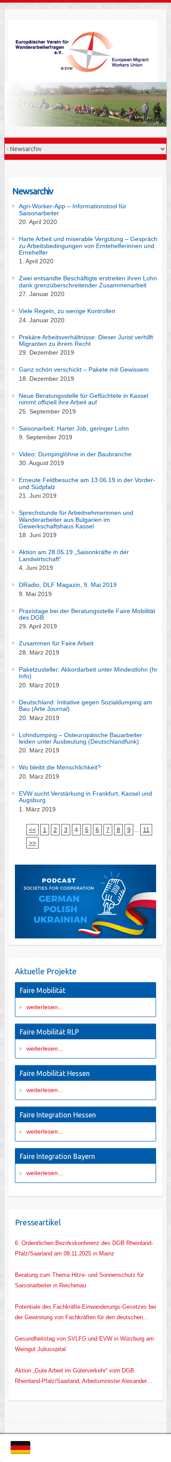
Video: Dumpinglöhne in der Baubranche (75, 454)
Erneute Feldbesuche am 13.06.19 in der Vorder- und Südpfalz (87, 483)
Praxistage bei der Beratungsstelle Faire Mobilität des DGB (87, 614)
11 (146, 829)
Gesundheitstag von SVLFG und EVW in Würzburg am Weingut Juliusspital (84, 1343)
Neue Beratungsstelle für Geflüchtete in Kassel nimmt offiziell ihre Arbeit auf (83, 399)
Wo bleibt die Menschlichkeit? (60, 767)
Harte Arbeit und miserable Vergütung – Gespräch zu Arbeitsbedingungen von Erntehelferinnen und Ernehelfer (88, 246)
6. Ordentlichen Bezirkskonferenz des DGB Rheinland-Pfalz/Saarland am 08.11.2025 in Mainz (84, 1248)
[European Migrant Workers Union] (85, 51)
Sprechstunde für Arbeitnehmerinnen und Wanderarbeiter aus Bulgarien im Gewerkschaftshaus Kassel (76, 520)
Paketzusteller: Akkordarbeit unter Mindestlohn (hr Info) (88, 672)
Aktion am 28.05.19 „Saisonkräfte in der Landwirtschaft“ (74, 555)
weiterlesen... (44, 1006)
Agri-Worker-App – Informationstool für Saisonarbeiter (72, 209)
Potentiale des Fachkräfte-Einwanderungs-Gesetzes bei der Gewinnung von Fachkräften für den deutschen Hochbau (85, 1313)
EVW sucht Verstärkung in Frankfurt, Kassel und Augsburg (85, 796)
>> (32, 842)
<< (32, 829)
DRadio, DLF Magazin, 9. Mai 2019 (68, 585)
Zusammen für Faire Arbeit (56, 643)
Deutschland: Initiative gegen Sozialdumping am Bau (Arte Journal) (85, 705)
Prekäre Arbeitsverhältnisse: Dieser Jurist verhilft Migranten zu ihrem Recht (86, 340)
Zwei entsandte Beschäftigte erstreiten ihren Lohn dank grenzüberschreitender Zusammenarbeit (88, 281)
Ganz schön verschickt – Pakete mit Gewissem (84, 369)
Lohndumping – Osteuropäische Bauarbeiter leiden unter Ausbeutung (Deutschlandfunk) (80, 738)
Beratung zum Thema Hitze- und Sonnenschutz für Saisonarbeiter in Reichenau (79, 1280)
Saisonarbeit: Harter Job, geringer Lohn (74, 428)
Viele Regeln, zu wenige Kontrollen (67, 311)
